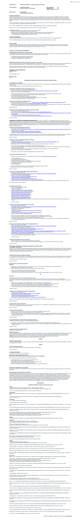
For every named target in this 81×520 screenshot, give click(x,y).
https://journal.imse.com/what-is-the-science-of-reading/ (46, 90)
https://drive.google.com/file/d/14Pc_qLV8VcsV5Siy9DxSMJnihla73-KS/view (36, 111)
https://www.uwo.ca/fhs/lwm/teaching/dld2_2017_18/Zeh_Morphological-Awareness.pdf (29, 297)
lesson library (46, 272)
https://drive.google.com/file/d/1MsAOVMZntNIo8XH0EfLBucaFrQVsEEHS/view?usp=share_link (33, 115)
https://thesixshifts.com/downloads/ (49, 156)
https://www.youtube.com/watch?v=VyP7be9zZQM (37, 103)
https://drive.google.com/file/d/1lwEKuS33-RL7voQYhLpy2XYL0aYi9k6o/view (27, 210)
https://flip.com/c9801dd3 (45, 314)
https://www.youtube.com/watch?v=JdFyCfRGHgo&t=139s (23, 176)
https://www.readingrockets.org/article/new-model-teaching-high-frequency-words (27, 179)
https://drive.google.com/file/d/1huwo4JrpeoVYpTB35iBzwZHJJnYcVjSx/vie (26, 212)
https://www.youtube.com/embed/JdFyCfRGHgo (21, 177)
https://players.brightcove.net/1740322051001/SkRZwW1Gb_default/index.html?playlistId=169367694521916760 (34, 173)
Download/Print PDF (76, 1)
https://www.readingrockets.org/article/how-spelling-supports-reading (25, 295)
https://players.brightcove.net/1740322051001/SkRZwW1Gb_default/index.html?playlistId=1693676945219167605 (45, 129)
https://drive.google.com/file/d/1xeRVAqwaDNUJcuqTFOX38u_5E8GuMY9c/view (47, 102)
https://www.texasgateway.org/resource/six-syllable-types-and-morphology (26, 293)
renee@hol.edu (47, 283)
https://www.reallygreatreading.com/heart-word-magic (22, 190)
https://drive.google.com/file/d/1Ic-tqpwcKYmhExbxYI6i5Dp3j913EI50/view (26, 131)
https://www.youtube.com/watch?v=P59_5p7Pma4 (21, 194)
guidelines (21, 282)
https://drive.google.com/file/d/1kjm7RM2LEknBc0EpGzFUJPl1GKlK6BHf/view (27, 132)
